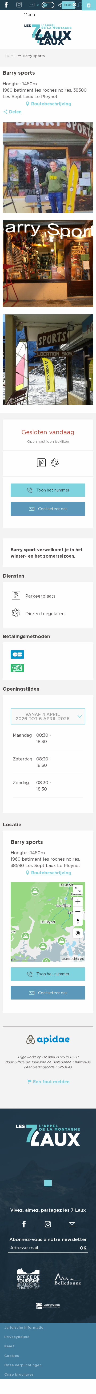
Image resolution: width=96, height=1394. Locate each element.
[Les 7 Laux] (48, 1144)
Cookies (11, 1355)
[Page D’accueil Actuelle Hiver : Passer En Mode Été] (48, 5)
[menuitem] (47, 32)
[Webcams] (74, 5)
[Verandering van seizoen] (50, 5)
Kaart (9, 1346)
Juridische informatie (23, 1327)
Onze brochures (19, 1374)
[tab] (42, 716)
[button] (48, 167)
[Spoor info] (60, 5)
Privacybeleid (17, 1337)
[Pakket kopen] (89, 5)
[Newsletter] (31, 5)
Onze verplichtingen (23, 1365)
